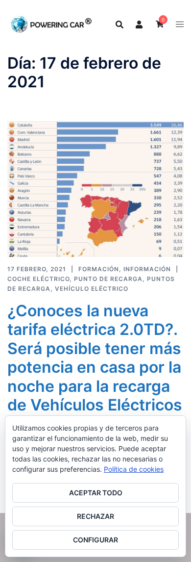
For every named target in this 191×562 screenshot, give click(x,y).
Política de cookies (134, 469)
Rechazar (95, 516)
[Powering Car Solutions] (51, 23)
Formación (98, 269)
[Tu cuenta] (139, 24)
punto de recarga (108, 278)
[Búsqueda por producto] (119, 24)
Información (147, 269)
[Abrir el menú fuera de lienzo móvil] (180, 24)
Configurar (95, 540)
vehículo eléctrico (91, 288)
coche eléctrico (38, 278)
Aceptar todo (95, 492)
